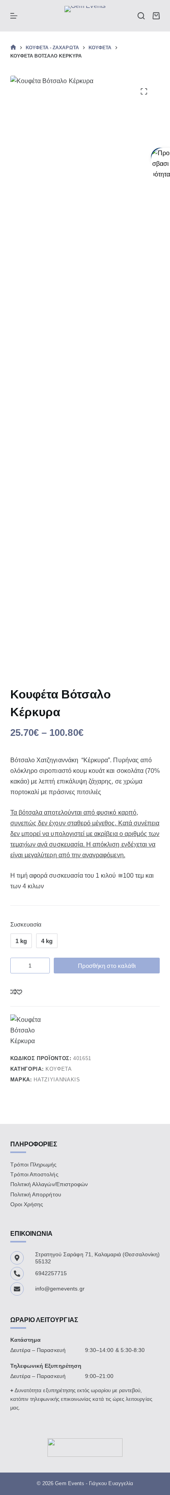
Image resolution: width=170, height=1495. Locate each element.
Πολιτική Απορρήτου (35, 1194)
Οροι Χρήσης (26, 1204)
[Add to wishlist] (19, 992)
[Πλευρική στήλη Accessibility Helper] (160, 157)
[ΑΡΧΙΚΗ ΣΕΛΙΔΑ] (13, 47)
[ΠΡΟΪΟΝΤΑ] (13, 15)
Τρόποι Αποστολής (34, 1174)
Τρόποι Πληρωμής (33, 1164)
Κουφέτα (58, 1069)
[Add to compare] (13, 992)
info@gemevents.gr (60, 1288)
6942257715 (51, 1273)
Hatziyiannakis (57, 1080)
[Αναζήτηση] (141, 15)
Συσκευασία (26, 924)
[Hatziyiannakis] (34, 1030)
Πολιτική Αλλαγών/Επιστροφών (49, 1184)
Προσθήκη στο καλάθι (107, 965)
